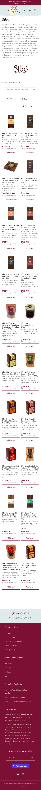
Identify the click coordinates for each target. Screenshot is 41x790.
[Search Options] (35, 90)
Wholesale (8, 668)
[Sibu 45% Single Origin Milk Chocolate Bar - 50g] (11, 121)
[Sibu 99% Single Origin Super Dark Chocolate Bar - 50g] (11, 262)
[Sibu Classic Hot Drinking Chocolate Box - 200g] (30, 552)
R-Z (14, 82)
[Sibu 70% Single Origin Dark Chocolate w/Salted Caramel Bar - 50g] (11, 213)
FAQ (6, 676)
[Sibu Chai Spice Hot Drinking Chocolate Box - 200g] (30, 407)
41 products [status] (27, 106)
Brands (9, 82)
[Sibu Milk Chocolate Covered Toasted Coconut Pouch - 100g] (30, 360)
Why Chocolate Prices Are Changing (18, 701)
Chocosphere (13, 783)
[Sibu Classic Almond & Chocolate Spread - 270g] (30, 311)
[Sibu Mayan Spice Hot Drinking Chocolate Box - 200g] (11, 454)
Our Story (8, 663)
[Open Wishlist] (30, 10)
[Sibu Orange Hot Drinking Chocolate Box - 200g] (11, 407)
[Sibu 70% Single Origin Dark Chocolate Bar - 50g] (30, 166)
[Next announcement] (36, 2)
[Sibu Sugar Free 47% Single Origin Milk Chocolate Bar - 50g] (11, 501)
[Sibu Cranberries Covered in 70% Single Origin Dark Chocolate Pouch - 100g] (11, 311)
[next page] (28, 598)
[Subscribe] (32, 757)
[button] (4, 10)
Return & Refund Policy (13, 641)
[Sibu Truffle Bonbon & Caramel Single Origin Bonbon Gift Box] (11, 166)
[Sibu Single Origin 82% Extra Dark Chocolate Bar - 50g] (30, 121)
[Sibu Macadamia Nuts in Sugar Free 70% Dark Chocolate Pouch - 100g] (30, 454)
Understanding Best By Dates (16, 697)
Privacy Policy (10, 650)
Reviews (8, 672)
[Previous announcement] (4, 2)
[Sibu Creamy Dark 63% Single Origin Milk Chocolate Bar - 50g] (30, 213)
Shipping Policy (11, 637)
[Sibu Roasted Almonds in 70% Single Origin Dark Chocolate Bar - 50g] (30, 262)
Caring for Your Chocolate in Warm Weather (18, 691)
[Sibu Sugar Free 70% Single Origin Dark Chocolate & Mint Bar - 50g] (30, 501)
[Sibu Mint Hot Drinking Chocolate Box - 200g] (11, 360)
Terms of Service (11, 645)
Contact (7, 633)
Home (4, 82)
